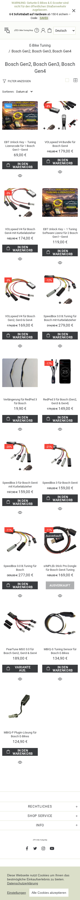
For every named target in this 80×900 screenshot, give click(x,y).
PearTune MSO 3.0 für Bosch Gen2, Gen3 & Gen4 (20, 651)
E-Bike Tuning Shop (23, 30)
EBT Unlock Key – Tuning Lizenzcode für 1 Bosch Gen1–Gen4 (20, 145)
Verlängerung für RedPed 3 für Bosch (20, 401)
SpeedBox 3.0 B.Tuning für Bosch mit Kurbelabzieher (60, 318)
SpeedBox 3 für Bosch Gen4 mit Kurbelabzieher (20, 484)
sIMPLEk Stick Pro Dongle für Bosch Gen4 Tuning (60, 567)
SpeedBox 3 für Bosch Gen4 (60, 482)
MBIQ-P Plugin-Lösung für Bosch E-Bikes (20, 734)
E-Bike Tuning (40, 45)
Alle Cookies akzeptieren (49, 892)
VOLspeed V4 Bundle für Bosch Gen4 (60, 144)
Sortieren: (8, 91)
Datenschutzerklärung (22, 883)
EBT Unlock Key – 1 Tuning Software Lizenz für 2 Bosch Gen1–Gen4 (60, 232)
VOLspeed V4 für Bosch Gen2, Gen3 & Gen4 (20, 318)
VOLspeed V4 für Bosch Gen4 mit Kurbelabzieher (20, 231)
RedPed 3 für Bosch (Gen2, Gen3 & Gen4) (60, 401)
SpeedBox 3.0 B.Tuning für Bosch (20, 567)
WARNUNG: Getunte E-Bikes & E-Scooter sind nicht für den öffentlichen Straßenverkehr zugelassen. (40, 6)
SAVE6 (44, 18)
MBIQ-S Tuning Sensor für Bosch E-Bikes (60, 651)
